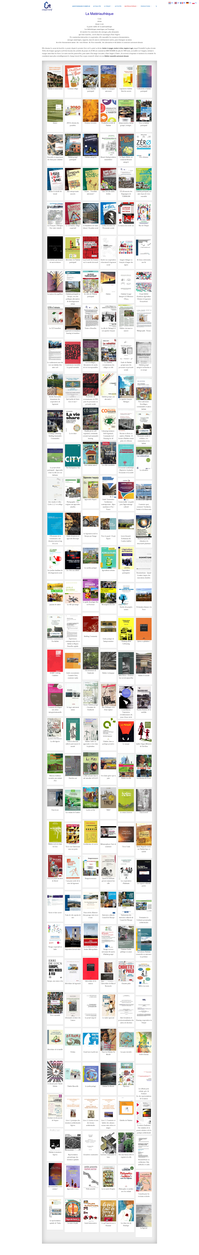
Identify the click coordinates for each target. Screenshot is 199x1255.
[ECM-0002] (73, 76)
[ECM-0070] (73, 455)
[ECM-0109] (90, 692)
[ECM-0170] (73, 1040)
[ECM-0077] (126, 489)
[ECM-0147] (73, 903)
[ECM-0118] (108, 729)
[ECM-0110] (55, 695)
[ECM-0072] (144, 458)
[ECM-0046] (126, 316)
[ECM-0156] (144, 939)
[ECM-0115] (55, 729)
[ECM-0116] (73, 729)
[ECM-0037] (55, 282)
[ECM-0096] (144, 595)
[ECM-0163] (55, 1003)
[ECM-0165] (90, 1005)
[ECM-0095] (126, 595)
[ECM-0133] (55, 832)
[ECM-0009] (90, 111)
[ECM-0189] (90, 1142)
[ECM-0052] (126, 350)
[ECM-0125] (126, 766)
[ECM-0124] (73, 766)
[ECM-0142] (73, 868)
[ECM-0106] (108, 661)
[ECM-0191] (126, 1142)
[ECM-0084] (144, 526)
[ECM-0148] (108, 903)
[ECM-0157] (55, 969)
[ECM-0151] (55, 934)
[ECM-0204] (144, 1216)
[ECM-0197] (126, 1176)
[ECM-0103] (90, 658)
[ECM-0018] (144, 145)
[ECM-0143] (126, 868)
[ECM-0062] (108, 419)
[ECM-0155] (126, 937)
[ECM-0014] (73, 145)
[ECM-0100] (108, 626)
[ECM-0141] (108, 866)
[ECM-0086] (55, 558)
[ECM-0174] (144, 1042)
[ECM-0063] (55, 421)
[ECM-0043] (55, 316)
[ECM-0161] (126, 971)
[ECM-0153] (73, 937)
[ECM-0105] (73, 661)
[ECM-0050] (90, 350)
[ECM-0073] (90, 487)
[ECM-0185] (126, 1108)
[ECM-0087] (73, 558)
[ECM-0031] (55, 247)
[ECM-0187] (55, 1140)
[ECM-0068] (108, 453)
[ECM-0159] (73, 971)
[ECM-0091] (90, 590)
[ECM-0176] (73, 1074)
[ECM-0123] (108, 763)
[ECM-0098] (55, 626)
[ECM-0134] (90, 832)
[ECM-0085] (90, 555)
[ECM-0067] (90, 453)
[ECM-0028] (108, 213)
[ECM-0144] (144, 871)
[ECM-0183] (90, 1108)
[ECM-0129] (108, 798)
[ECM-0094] (108, 592)
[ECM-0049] (55, 350)
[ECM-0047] (73, 318)
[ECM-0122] (90, 763)
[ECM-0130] (73, 800)
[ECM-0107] (126, 663)
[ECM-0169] (55, 1037)
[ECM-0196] (108, 1176)
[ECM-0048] (144, 318)
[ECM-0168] (144, 1008)
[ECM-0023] (126, 179)
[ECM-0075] (55, 489)
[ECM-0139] (55, 866)
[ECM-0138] (144, 834)
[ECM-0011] (126, 111)
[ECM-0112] (108, 695)
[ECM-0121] (55, 763)
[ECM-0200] (73, 1211)
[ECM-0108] (144, 663)
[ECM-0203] (126, 1211)
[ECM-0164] (73, 1005)
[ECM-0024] (144, 179)
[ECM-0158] (90, 969)
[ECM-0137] (126, 834)
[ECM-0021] (90, 179)
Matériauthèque (130, 6)
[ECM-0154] (108, 937)
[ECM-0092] (55, 592)
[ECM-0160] (108, 971)
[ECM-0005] (126, 76)
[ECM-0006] (144, 76)
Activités (118, 6)
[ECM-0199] (55, 1208)
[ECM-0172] (108, 1040)
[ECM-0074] (108, 487)
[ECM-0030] (144, 213)
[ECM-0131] (126, 800)
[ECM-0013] (55, 145)
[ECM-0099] (73, 626)
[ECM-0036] (144, 247)
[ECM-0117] (90, 729)
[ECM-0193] (55, 1174)
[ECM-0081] (73, 524)
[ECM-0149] (126, 903)
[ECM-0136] (73, 834)
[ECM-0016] (108, 145)
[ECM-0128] (90, 798)
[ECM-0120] (144, 732)
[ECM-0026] (73, 213)
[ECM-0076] (73, 489)
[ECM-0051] (108, 350)
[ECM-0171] (90, 1040)
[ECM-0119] (126, 732)
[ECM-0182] (73, 1108)
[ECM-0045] (108, 316)
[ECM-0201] (90, 1211)
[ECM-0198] (144, 1181)
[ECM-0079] (90, 521)
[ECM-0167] (126, 1005)
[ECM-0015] (90, 145)
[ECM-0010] (108, 111)
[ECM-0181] (55, 1106)
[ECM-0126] (144, 766)
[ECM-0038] (73, 282)
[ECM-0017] (126, 145)
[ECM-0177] (90, 1074)
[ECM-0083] (126, 524)
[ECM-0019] (55, 179)
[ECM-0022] (108, 179)
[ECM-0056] (90, 384)
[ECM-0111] (73, 695)
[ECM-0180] (144, 1076)
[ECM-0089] (126, 558)
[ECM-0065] (126, 421)
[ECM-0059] (126, 387)
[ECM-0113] (126, 697)
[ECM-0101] (126, 629)
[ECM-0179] (126, 1074)
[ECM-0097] (90, 624)
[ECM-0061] (90, 419)
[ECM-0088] (108, 558)
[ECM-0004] (108, 76)
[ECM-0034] (108, 247)
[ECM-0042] (144, 282)
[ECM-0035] (126, 247)
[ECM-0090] (144, 560)
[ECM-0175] (55, 1071)
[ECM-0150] (144, 905)
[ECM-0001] (55, 76)
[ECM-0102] (144, 629)
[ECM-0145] (55, 900)
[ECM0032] (73, 247)
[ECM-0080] (55, 524)
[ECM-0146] (90, 900)
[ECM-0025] (55, 213)
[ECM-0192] (144, 1147)
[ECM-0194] (73, 1176)
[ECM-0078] (144, 492)
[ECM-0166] (108, 1005)
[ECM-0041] (126, 282)
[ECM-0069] (55, 455)
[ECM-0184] (108, 1108)
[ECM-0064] (73, 421)
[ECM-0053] (73, 353)
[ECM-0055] (55, 384)
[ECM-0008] (73, 111)
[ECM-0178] (108, 1074)
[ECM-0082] (108, 524)
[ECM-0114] (144, 697)
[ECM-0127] (55, 798)
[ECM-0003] (90, 76)
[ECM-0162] (144, 974)
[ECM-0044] (90, 316)
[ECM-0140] (90, 866)
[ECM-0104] (55, 661)
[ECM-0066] (144, 424)
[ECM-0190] (108, 1142)
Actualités (97, 6)
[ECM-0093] (73, 592)
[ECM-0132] (144, 800)
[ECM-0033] (90, 247)
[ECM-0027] (90, 213)
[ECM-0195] (90, 1176)
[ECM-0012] (144, 111)
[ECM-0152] (90, 934)
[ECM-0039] (90, 282)
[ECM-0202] (108, 1211)
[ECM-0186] (144, 1113)
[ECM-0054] (144, 353)
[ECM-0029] (126, 213)
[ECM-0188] (73, 1142)
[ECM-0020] (73, 179)
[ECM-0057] (108, 384)
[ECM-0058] (73, 387)
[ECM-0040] (108, 282)
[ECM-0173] (126, 1040)
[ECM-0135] (108, 832)
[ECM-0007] (55, 111)
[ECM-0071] (126, 455)
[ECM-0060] (144, 389)
